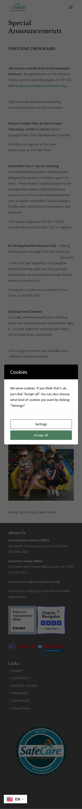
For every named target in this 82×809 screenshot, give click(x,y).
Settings (41, 424)
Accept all (41, 435)
